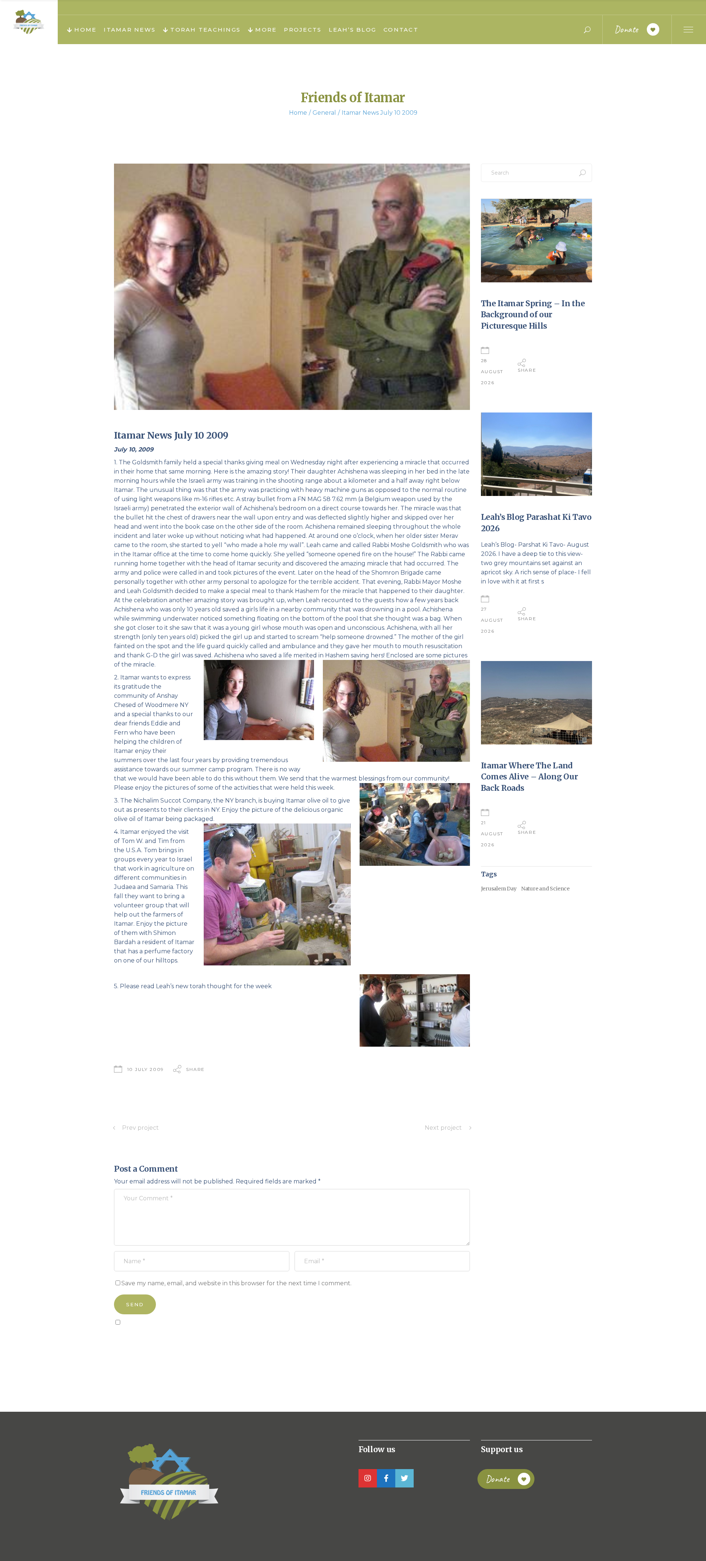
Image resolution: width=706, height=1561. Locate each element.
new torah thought (203, 986)
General (324, 112)
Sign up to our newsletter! (156, 1339)
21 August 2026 (492, 833)
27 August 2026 (492, 620)
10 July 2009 (145, 1069)
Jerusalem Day (499, 888)
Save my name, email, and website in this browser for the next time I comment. (236, 1283)
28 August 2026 (492, 371)
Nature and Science (545, 888)
